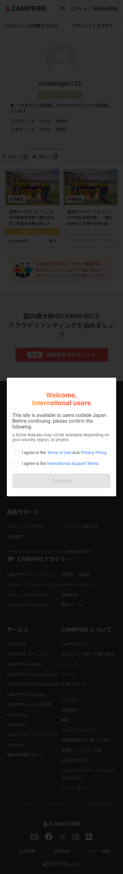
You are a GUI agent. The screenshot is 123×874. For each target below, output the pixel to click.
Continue (61, 480)
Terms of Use (59, 452)
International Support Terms (72, 463)
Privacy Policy (93, 452)
